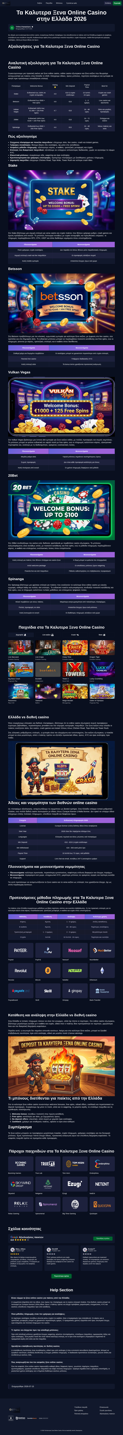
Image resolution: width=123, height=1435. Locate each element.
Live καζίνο (46, 635)
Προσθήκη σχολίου (102, 1238)
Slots (100, 635)
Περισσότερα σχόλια (61, 1276)
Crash (73, 635)
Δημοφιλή (19, 635)
